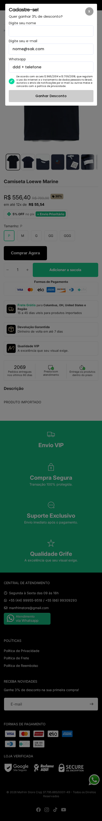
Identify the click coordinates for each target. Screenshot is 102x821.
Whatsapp (17, 59)
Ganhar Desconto (51, 96)
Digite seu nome (22, 23)
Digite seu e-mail (23, 41)
